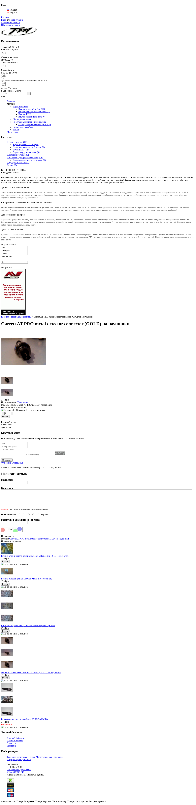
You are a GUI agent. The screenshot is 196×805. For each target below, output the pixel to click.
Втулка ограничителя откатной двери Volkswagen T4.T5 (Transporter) (34, 556)
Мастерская (12, 132)
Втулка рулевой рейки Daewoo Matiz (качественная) (26, 578)
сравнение (6, 427)
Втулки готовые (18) (17, 142)
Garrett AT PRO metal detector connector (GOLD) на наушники (39, 538)
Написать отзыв (37, 410)
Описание (6, 463)
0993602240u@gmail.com (19, 769)
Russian (13, 10)
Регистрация (17, 20)
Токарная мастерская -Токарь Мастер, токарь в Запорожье (35, 757)
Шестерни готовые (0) (18, 155)
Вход (3, 20)
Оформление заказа (10, 25)
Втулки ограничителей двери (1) (29, 147)
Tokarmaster (23, 402)
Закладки (11, 743)
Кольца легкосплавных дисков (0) (29, 160)
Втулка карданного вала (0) (26, 152)
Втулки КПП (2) (21, 149)
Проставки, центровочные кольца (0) (25, 157)
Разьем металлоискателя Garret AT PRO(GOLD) (24, 719)
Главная (5, 17)
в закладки (6, 424)
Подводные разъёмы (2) (18, 162)
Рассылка (11, 746)
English (13, 12)
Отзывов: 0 (21, 410)
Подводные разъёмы (21, 317)
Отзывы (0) (17, 463)
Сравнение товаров (10, 22)
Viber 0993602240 (15, 772)
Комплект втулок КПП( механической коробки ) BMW (28, 625)
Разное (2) (12, 165)
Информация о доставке (19, 759)
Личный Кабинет (15, 738)
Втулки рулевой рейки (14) (26, 144)
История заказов (15, 740)
